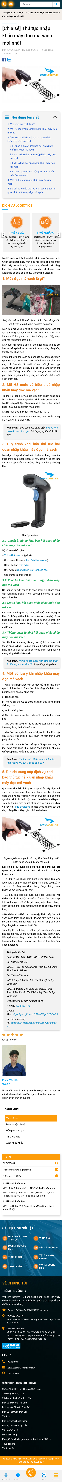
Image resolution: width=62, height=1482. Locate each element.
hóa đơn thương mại (36, 560)
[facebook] (4, 59)
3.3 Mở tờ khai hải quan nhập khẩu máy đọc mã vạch (32, 165)
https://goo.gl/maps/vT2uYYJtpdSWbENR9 (35, 1014)
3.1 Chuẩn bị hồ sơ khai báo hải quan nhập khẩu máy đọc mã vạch (31, 148)
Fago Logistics (22, 806)
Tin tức (20, 12)
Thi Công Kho (46, 50)
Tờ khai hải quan (12, 555)
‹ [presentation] (3, 234)
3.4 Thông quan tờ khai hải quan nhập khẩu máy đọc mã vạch (32, 173)
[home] (6, 1475)
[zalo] (9, 59)
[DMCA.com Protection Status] (11, 1345)
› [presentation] (59, 234)
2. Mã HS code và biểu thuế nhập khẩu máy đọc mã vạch (32, 131)
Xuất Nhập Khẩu (9, 53)
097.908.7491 (22, 1005)
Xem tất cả (12, 1118)
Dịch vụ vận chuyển (11, 50)
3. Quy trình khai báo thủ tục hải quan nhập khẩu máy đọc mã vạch (29, 139)
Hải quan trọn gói (30, 50)
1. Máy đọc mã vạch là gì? (21, 124)
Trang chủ (7, 12)
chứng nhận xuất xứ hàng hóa (32, 570)
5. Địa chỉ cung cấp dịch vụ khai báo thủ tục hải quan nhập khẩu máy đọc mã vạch (32, 190)
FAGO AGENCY (36, 1462)
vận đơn (23, 565)
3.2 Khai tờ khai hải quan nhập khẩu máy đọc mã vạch (33, 156)
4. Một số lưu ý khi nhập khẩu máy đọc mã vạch (29, 182)
